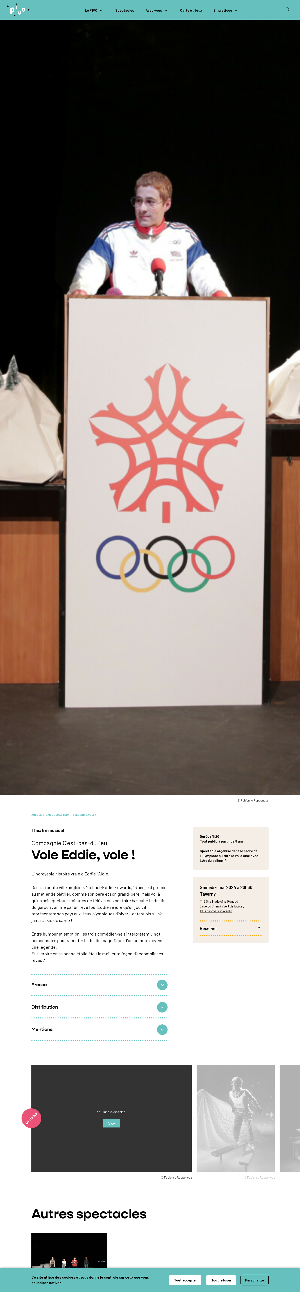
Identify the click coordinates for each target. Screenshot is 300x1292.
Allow (112, 1123)
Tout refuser (221, 1280)
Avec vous (154, 10)
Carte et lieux (191, 10)
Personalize (254, 1280)
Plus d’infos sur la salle (216, 911)
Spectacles (124, 10)
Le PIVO (91, 10)
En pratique (222, 10)
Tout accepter (185, 1280)
